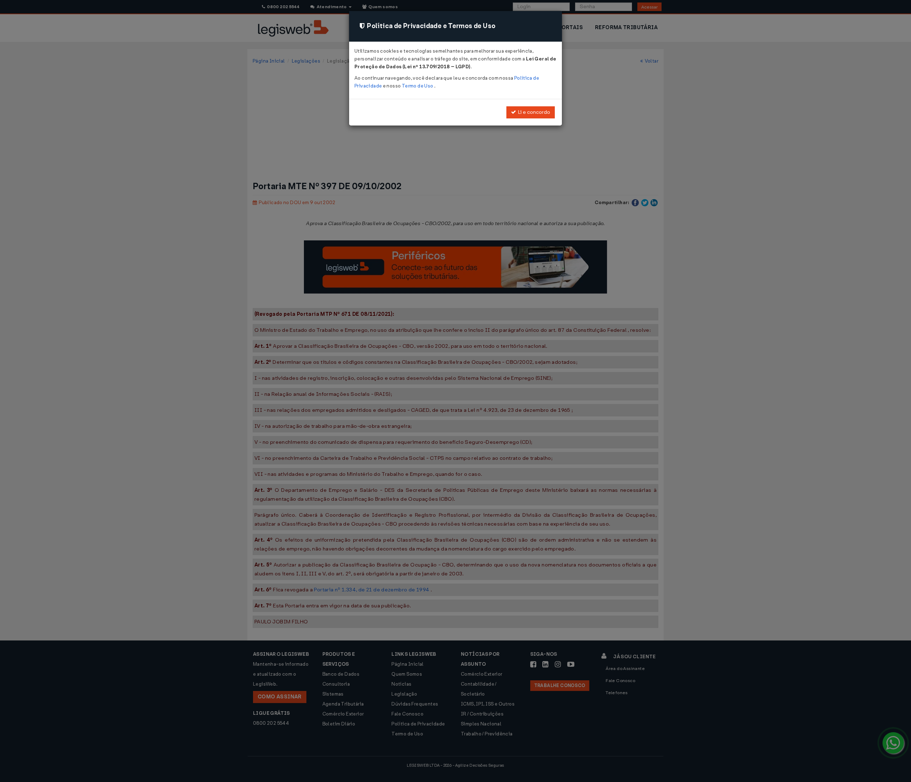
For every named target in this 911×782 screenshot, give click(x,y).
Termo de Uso (418, 86)
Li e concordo (533, 112)
